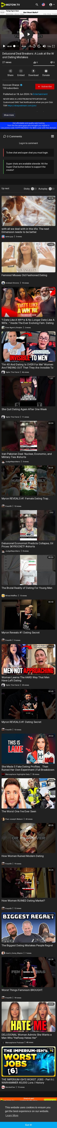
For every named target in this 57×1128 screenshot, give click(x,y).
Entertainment (40, 94)
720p (49, 46)
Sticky (27, 189)
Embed (21, 75)
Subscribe (46, 86)
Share (10, 75)
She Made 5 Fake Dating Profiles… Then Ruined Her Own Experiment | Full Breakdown (28, 768)
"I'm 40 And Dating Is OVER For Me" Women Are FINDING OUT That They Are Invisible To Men (27, 367)
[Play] (4, 46)
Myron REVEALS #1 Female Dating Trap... (26, 498)
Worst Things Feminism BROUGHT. (22, 990)
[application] (28, 34)
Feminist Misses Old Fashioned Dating (24, 275)
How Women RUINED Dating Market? (23, 900)
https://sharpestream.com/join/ (22, 105)
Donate (46, 75)
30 (34, 46)
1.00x (30, 46)
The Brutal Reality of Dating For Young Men (27, 587)
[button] (43, 4)
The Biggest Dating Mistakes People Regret (27, 945)
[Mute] (44, 46)
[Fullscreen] (53, 46)
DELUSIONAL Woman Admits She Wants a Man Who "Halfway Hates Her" (27, 1036)
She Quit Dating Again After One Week (24, 409)
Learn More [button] (12, 1115)
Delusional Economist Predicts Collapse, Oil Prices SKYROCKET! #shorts (27, 545)
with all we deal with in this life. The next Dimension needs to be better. (25, 230)
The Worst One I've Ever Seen (19, 811)
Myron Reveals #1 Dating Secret (21, 632)
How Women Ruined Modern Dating (23, 856)
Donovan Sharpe (11, 85)
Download (33, 75)
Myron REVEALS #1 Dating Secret (21, 722)
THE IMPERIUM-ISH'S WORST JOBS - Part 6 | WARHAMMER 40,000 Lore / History (28, 1081)
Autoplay (43, 189)
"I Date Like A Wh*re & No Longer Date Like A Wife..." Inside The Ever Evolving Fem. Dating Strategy (28, 323)
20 (39, 46)
